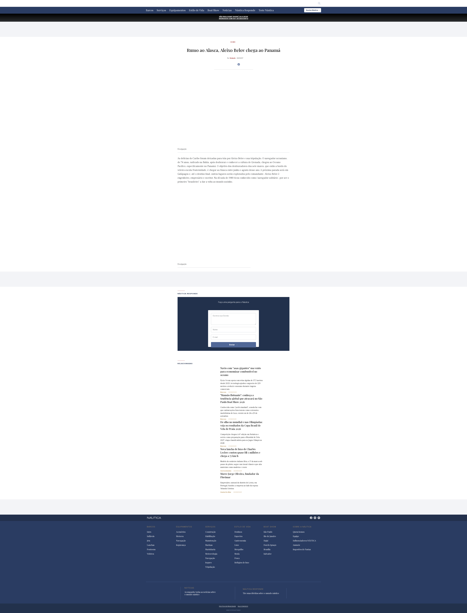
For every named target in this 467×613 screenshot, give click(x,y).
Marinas (208, 545)
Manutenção (210, 540)
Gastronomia (240, 540)
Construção (210, 532)
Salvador (268, 554)
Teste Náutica (266, 10)
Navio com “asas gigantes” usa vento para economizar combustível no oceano (240, 371)
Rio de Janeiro (270, 536)
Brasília (267, 549)
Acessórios (180, 532)
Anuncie (296, 545)
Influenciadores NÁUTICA (304, 540)
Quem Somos (298, 532)
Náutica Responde (245, 10)
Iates (149, 532)
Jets (148, 540)
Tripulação (210, 567)
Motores (180, 536)
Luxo (236, 545)
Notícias (227, 10)
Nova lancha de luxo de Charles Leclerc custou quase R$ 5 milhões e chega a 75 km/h (240, 452)
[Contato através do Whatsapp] (308, 519)
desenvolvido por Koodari (233, 610)
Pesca (236, 558)
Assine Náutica (312, 10)
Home (233, 42)
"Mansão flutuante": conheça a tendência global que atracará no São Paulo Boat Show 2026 (241, 398)
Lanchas (150, 545)
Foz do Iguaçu (270, 545)
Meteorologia (211, 554)
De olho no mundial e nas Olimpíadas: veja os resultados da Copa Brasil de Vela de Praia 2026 (241, 425)
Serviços (161, 10)
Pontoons (151, 549)
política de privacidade (227, 606)
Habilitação (210, 536)
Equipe (296, 536)
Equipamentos (177, 10)
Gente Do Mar (225, 492)
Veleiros (150, 554)
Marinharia (210, 549)
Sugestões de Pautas (302, 549)
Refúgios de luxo (241, 562)
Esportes (238, 536)
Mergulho (238, 549)
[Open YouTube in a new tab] (239, 64)
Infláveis (150, 536)
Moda (236, 554)
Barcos (149, 10)
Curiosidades (225, 471)
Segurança (181, 545)
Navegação (181, 540)
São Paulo (268, 532)
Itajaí (266, 540)
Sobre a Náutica (302, 527)
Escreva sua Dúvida (221, 316)
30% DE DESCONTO (240, 18)
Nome (215, 330)
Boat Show (213, 10)
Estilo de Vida (196, 10)
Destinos (238, 532)
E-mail (215, 337)
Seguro (208, 562)
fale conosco (243, 606)
